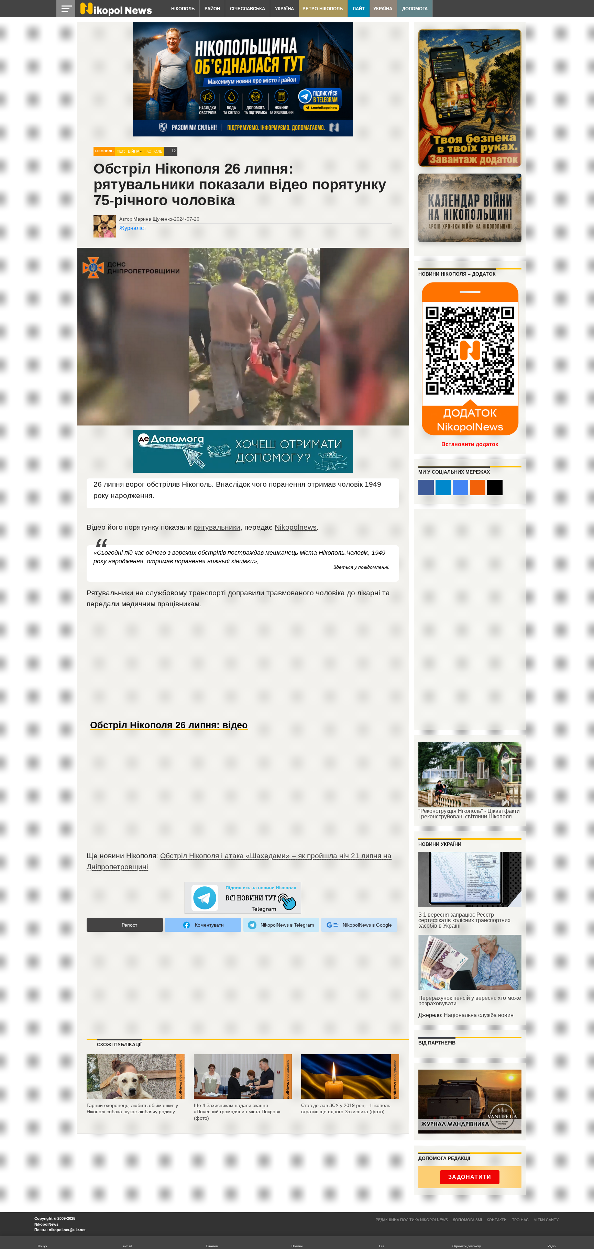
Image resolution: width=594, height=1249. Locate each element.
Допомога (415, 8)
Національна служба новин (479, 1015)
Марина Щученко (152, 219)
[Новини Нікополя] (115, 14)
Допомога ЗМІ (467, 1220)
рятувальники (217, 527)
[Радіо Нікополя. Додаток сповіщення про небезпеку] (469, 98)
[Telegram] (443, 487)
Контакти (497, 1220)
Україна (284, 8)
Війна (133, 151)
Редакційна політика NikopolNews (412, 1220)
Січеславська (247, 8)
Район (212, 8)
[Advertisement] (243, 667)
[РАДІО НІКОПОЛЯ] (469, 208)
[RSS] (477, 487)
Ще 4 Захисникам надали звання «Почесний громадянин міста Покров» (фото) (237, 1112)
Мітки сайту (546, 1220)
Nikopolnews (296, 527)
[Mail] (495, 487)
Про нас (520, 1220)
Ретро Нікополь (322, 8)
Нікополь (183, 8)
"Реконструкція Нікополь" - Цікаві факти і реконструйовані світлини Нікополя (469, 813)
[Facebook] (426, 487)
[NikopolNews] (243, 898)
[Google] (460, 487)
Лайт (359, 8)
